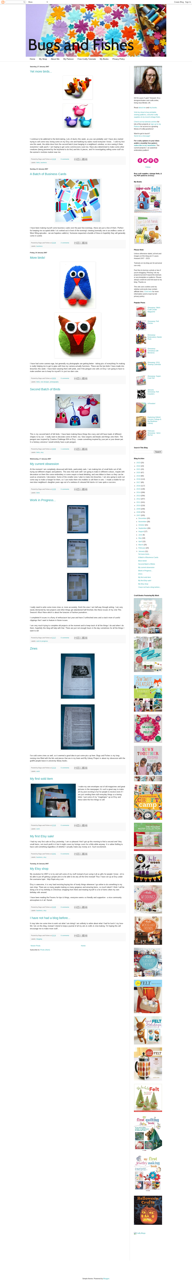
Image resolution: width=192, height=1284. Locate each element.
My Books (104, 59)
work (38, 771)
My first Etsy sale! (42, 836)
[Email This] (75, 159)
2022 (138, 466)
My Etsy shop (39, 868)
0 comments (65, 159)
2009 (138, 509)
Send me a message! (142, 136)
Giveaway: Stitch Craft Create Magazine (154, 310)
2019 (138, 476)
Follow (148, 167)
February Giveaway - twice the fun (154, 433)
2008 (138, 512)
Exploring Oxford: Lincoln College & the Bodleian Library (154, 420)
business (44, 162)
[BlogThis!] (78, 159)
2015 (138, 489)
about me (142, 108)
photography (54, 382)
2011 (138, 502)
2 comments (65, 243)
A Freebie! (151, 404)
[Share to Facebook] (83, 159)
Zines (33, 648)
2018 (138, 479)
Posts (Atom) (45, 950)
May (140, 538)
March (141, 545)
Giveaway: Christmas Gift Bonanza (153, 351)
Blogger (106, 1279)
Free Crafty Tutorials (87, 59)
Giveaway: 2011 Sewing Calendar (154, 363)
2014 (138, 492)
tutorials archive (151, 122)
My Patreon (68, 59)
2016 (138, 486)
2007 (138, 515)
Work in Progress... (43, 500)
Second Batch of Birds (45, 389)
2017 (138, 482)
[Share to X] (80, 159)
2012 (138, 499)
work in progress (42, 641)
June (140, 535)
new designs (45, 382)
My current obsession (44, 464)
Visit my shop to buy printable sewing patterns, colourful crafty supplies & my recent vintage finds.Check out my (147, 117)
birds (38, 162)
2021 (138, 469)
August (141, 531)
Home (32, 59)
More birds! (37, 257)
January (141, 551)
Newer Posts (35, 946)
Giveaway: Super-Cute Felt (154, 377)
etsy (42, 452)
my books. (153, 108)
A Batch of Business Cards (48, 174)
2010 (138, 506)
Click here (148, 292)
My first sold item (41, 778)
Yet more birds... (41, 71)
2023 (138, 463)
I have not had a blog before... (50, 918)
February (142, 548)
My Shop (43, 59)
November (142, 522)
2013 (138, 496)
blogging (39, 939)
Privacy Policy (118, 59)
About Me (55, 59)
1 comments (65, 449)
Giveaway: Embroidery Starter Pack (155, 337)
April (140, 541)
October (141, 525)
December (142, 518)
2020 (138, 473)
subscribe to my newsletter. (145, 145)
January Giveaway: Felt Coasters (153, 392)
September (142, 528)
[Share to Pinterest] (86, 159)
